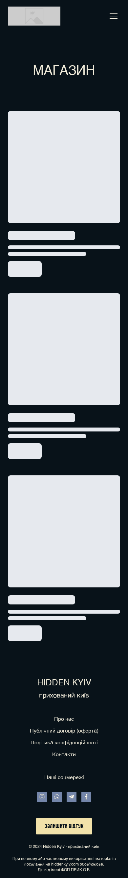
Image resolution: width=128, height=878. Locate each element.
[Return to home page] (34, 16)
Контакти (64, 754)
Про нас (64, 719)
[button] (42, 797)
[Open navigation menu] (113, 16)
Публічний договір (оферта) (64, 731)
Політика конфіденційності (64, 743)
